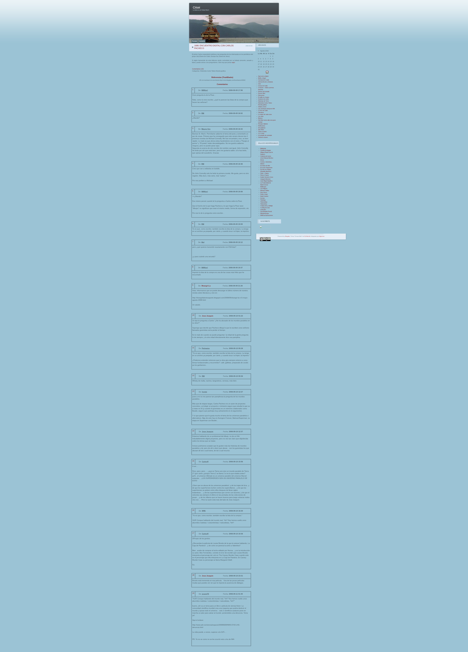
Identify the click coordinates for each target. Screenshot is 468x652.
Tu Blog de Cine (265, 207)
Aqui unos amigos (263, 76)
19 (193, 593)
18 (193, 575)
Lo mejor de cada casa (265, 114)
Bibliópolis (263, 148)
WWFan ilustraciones (266, 215)
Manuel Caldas (264, 190)
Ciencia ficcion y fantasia (265, 82)
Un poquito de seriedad (265, 135)
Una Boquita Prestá (266, 211)
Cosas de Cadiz (263, 85)
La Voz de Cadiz (263, 110)
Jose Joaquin (207, 316)
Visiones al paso (263, 137)
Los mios (260, 116)
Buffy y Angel (262, 78)
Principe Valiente (263, 124)
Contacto (202, 41)
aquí (233, 62)
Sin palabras (261, 127)
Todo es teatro (262, 131)
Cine (259, 84)
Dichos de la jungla (263, 91)
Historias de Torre (263, 101)
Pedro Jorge (264, 194)
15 (193, 461)
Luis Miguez (263, 188)
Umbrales (263, 209)
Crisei (196, 7)
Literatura (261, 112)
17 (193, 533)
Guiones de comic (263, 99)
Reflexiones (261, 126)
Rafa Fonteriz (264, 196)
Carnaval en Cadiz (263, 80)
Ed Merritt (307, 236)
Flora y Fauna (264, 175)
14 (193, 431)
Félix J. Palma (264, 173)
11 (193, 348)
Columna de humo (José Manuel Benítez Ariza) (266, 158)
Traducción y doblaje (266, 205)
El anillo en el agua (263, 97)
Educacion (261, 95)
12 (193, 375)
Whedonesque (264, 213)
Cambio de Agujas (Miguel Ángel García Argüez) (266, 152)
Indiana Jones (262, 106)
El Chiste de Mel (265, 165)
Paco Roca (263, 192)
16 (193, 510)
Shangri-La (206, 286)
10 (193, 315)
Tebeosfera (263, 204)
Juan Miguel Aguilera (266, 181)
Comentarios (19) (198, 69)
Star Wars (261, 129)
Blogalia (287, 236)
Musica (260, 118)
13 (193, 391)
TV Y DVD (261, 133)
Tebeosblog (263, 202)
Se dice (262, 198)
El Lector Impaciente (266, 167)
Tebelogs (263, 200)
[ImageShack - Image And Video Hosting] (267, 73)
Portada (194, 41)
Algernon (321, 236)
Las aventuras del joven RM (266, 108)
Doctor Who (261, 93)
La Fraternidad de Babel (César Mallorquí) (265, 184)
